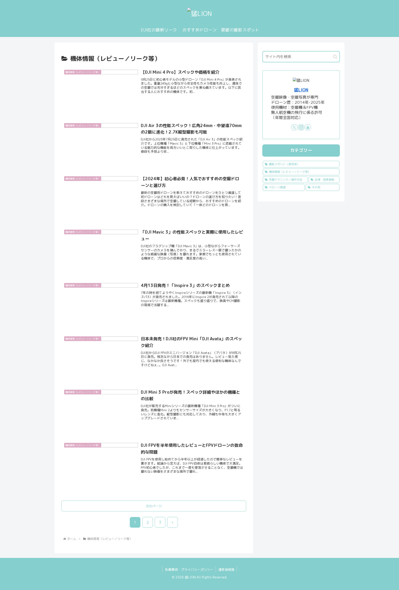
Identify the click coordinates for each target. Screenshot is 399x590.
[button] (335, 56)
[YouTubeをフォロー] (308, 127)
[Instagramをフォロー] (301, 127)
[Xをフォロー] (294, 127)
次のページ (154, 506)
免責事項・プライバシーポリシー (189, 569)
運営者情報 (226, 569)
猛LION (301, 90)
